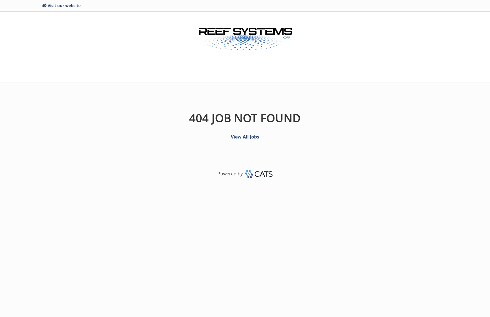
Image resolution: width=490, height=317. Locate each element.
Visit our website (64, 5)
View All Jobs (245, 137)
